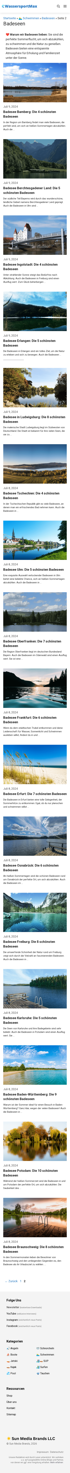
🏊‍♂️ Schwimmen (29, 18)
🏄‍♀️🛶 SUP (42, 1360)
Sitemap (11, 1414)
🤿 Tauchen (42, 1373)
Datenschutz (56, 1452)
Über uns (12, 1402)
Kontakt (11, 1408)
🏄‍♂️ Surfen (42, 1367)
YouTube (11, 1313)
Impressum (43, 1452)
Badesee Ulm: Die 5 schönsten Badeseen (33, 570)
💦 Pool (11, 1373)
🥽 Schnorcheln (45, 1348)
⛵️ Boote (12, 1354)
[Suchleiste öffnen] (58, 6)
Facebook (12, 1326)
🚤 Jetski (12, 1360)
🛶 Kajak (11, 1367)
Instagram (12, 1319)
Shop (9, 1395)
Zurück (11, 1281)
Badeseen (48, 18)
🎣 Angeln (12, 1348)
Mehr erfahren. (56, 1462)
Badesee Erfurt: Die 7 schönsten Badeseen (35, 794)
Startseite (9, 18)
